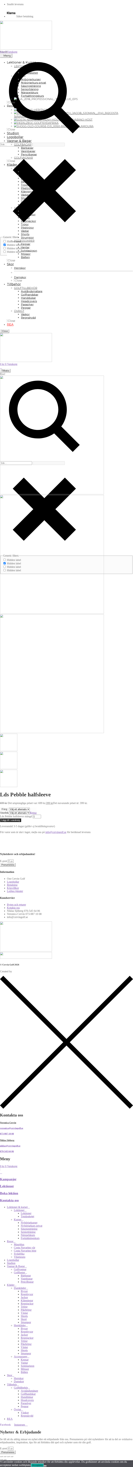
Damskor (19, 1381)
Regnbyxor (27, 1294)
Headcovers (27, 1400)
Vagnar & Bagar (16, 1266)
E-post (4, 861)
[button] (66, 838)
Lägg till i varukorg (10, 820)
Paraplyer (26, 1403)
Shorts (24, 1316)
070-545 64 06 (7, 1151)
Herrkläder (20, 1325)
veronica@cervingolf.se (11, 1128)
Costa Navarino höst (25, 1250)
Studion (11, 1263)
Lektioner (7, 1186)
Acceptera (37, 1465)
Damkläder (20, 1288)
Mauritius (19, 1244)
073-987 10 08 (7, 1133)
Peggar (24, 1406)
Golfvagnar (20, 1269)
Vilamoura (19, 1256)
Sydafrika (19, 1253)
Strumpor (26, 1322)
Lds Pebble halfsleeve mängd (16, 816)
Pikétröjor (26, 1309)
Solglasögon (27, 1365)
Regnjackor (27, 1303)
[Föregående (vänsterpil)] (1, 1459)
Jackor (24, 1297)
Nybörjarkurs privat (31, 1225)
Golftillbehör (21, 1387)
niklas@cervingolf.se (10, 1145)
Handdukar (27, 1397)
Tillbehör (12, 1384)
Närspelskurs (28, 1235)
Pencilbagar (27, 1281)
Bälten (24, 1372)
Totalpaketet (27, 1216)
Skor (9, 1375)
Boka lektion (9, 1193)
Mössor (25, 1369)
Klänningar (27, 1300)
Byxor (24, 1291)
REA (10, 1418)
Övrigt (17, 1409)
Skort (24, 1319)
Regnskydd (27, 1415)
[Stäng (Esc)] (11, 1456)
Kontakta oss (9, 1200)
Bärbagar (26, 1275)
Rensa (33, 812)
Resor (10, 1241)
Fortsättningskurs (30, 1238)
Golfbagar (19, 1272)
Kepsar (25, 1359)
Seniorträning (28, 1231)
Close (4, 331)
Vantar (24, 1362)
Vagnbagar (27, 1278)
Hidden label (14, 244)
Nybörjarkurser (29, 1222)
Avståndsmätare (29, 1390)
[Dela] (8, 1456)
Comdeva (18, 971)
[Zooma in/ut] (1, 1456)
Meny (7, 55)
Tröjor (24, 1306)
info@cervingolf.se (55, 832)
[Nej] (45, 1465)
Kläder (10, 1284)
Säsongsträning (29, 1228)
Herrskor (19, 1378)
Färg (4, 809)
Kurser (17, 1219)
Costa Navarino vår (24, 1247)
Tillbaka (5, 370)
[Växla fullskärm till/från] (4, 1456)
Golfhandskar (28, 1393)
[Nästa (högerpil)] (4, 1459)
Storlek (4, 812)
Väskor (25, 1412)
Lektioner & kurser (17, 1207)
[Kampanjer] (1, 1172)
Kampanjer (8, 1179)
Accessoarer (20, 1356)
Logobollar (13, 1260)
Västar (24, 1312)
